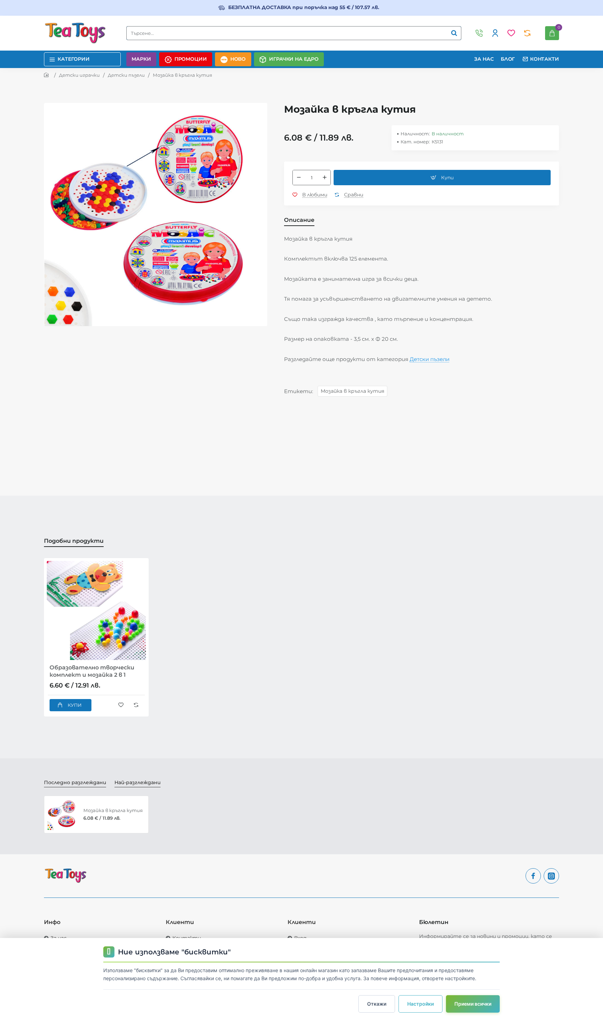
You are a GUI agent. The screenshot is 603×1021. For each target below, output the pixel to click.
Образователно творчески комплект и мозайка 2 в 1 (92, 671)
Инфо (52, 922)
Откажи (376, 1004)
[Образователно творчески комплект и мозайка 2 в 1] (96, 610)
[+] (324, 177)
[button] (442, 177)
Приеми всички (472, 1004)
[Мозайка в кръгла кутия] (63, 814)
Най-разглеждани (137, 782)
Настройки (420, 1004)
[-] (299, 177)
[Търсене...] (454, 33)
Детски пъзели (126, 75)
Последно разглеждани (75, 782)
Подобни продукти (74, 541)
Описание (299, 220)
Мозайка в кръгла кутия (352, 391)
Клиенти (180, 922)
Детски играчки (79, 75)
